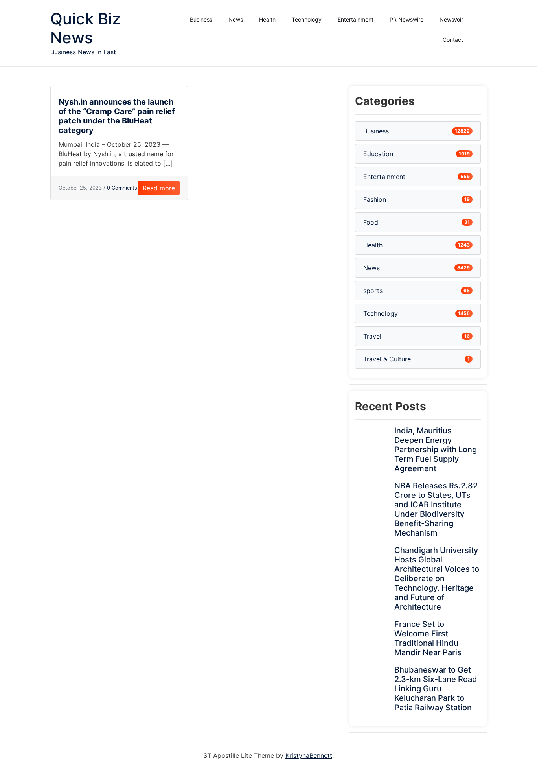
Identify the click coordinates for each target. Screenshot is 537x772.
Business (201, 19)
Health (267, 19)
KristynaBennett (308, 755)
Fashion (374, 199)
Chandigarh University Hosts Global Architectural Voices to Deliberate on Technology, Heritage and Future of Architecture (436, 578)
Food (370, 222)
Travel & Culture (387, 359)
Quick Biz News (85, 28)
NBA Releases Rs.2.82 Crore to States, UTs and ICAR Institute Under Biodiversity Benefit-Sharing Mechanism (436, 509)
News (235, 19)
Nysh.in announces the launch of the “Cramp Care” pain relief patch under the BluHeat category (117, 116)
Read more (159, 188)
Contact (453, 39)
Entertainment (355, 19)
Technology (307, 19)
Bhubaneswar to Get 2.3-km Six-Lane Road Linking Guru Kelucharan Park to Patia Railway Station (435, 688)
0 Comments (122, 188)
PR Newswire (406, 19)
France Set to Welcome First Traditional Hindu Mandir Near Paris (428, 638)
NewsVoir (451, 19)
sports (373, 291)
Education (378, 154)
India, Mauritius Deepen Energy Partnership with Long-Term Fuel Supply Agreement (437, 449)
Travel (372, 336)
